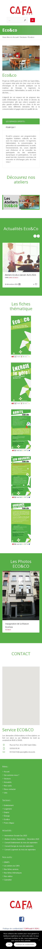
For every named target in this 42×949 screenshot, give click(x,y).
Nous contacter (10, 792)
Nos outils (8, 789)
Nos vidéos (8, 880)
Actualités (8, 785)
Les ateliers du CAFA (11, 869)
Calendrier (8, 883)
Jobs (5, 796)
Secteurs (23, 37)
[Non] (39, 940)
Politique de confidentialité (25, 944)
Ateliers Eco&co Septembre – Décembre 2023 (22, 842)
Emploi (6, 816)
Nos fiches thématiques (13, 876)
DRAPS (6, 865)
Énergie (7, 819)
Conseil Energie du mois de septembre (19, 849)
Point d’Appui (9, 826)
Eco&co (15, 281)
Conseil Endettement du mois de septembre (21, 846)
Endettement (9, 809)
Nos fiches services (11, 872)
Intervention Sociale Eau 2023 (16, 839)
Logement (8, 812)
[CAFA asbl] (21, 10)
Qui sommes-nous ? (11, 778)
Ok (9, 944)
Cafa (10, 281)
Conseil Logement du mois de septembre (20, 853)
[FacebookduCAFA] (21, 922)
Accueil (15, 37)
